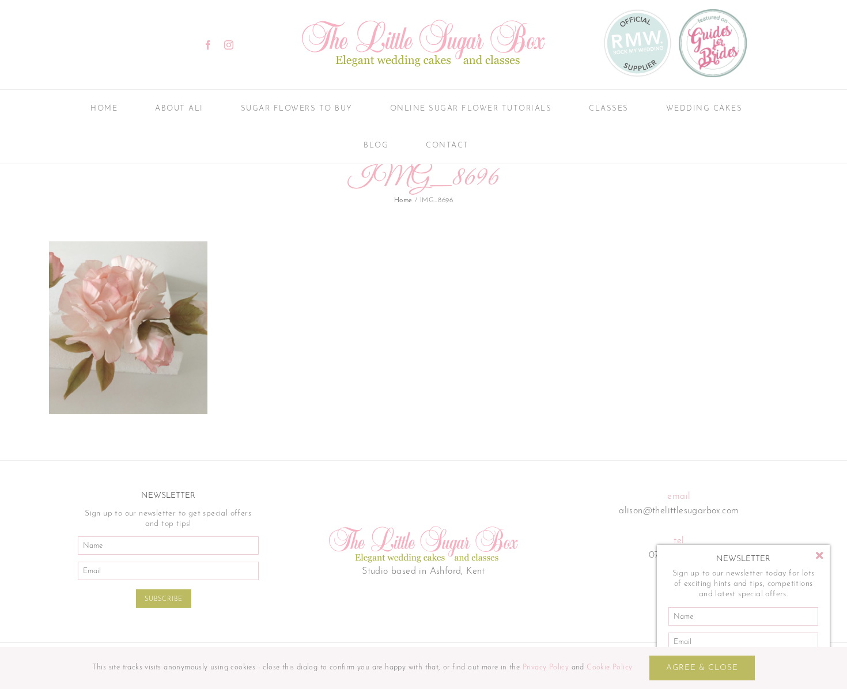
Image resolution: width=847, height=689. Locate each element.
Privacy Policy (546, 667)
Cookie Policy (609, 667)
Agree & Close (702, 668)
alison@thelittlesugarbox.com (679, 511)
